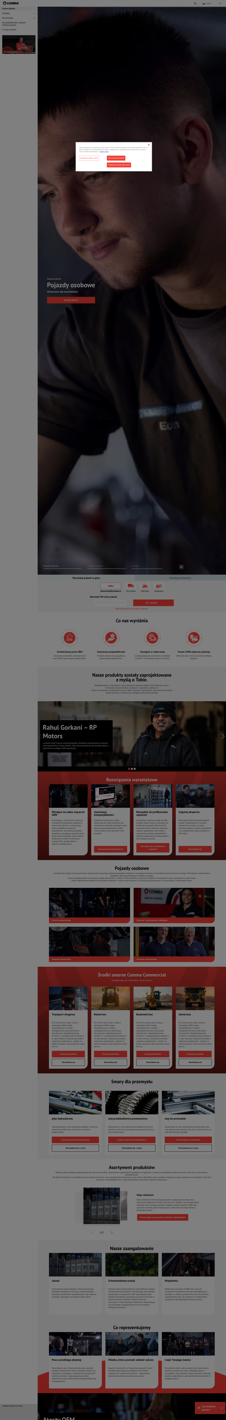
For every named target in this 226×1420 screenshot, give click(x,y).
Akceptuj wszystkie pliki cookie (119, 165)
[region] (114, 156)
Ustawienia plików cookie (89, 158)
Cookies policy (104, 151)
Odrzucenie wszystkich (116, 158)
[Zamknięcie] (148, 144)
